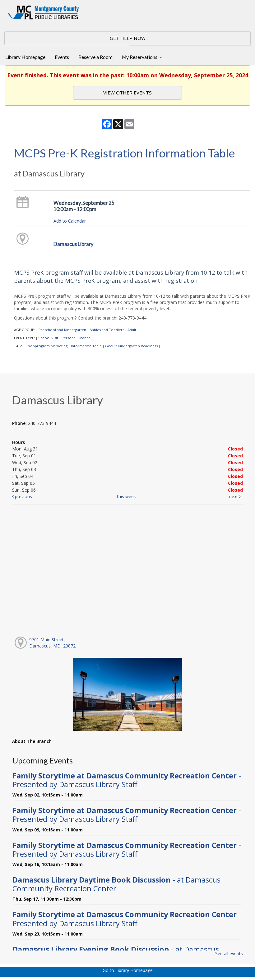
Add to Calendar (69, 221)
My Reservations (140, 57)
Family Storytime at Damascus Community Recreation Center (126, 780)
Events (62, 57)
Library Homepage (25, 57)
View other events (127, 92)
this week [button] (126, 496)
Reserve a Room (95, 57)
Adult (132, 329)
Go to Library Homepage (128, 970)
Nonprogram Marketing (47, 346)
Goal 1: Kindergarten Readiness (131, 346)
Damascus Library (73, 244)
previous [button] (23, 496)
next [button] (234, 496)
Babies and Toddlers (107, 329)
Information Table (86, 346)
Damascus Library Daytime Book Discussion (116, 884)
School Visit (48, 337)
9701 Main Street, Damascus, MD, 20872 (52, 643)
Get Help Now (128, 38)
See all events (229, 953)
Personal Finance (76, 337)
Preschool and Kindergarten (62, 329)
